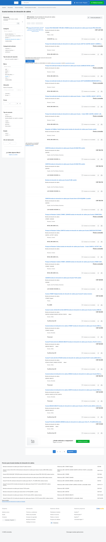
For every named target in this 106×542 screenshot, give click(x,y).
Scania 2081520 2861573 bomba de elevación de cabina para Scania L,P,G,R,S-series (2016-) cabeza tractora (74, 406)
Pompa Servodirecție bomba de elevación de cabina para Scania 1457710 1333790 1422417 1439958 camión (74, 44)
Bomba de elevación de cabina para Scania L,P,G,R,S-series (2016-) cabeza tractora (22, 495)
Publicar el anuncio (83, 441)
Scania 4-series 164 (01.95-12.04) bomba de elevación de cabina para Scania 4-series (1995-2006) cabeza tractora (27, 470)
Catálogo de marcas (30, 522)
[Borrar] (22, 21)
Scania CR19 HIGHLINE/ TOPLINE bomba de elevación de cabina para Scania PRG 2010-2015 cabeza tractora (28, 474)
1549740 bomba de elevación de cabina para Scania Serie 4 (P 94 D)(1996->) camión (68, 198)
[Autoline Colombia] (7, 2)
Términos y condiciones (31, 512)
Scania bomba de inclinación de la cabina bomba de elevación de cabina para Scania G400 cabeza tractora (27, 477)
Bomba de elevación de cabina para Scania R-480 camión (61, 180)
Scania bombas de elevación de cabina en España (13, 501)
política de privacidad (56, 63)
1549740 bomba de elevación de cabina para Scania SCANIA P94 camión (65, 148)
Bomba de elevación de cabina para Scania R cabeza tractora (17, 466)
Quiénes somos (5, 512)
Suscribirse (30, 61)
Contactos (4, 517)
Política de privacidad (31, 514)
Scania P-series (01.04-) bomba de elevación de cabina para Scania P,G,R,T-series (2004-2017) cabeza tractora (27, 484)
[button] (98, 39)
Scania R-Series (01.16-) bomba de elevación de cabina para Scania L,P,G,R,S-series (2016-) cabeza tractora (28, 498)
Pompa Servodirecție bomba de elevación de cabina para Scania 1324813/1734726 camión (69, 65)
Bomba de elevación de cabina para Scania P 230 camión (16, 488)
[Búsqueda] (23, 3)
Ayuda (3, 514)
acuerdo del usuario (69, 63)
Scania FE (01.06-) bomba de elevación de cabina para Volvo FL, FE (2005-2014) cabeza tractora (25, 480)
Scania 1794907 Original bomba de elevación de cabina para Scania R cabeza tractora (68, 293)
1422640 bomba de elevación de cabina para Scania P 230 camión (63, 277)
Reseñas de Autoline (31, 519)
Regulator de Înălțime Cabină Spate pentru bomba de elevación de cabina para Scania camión (70, 129)
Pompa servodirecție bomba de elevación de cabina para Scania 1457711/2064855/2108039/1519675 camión (74, 81)
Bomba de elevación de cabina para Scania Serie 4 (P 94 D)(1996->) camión (20, 491)
